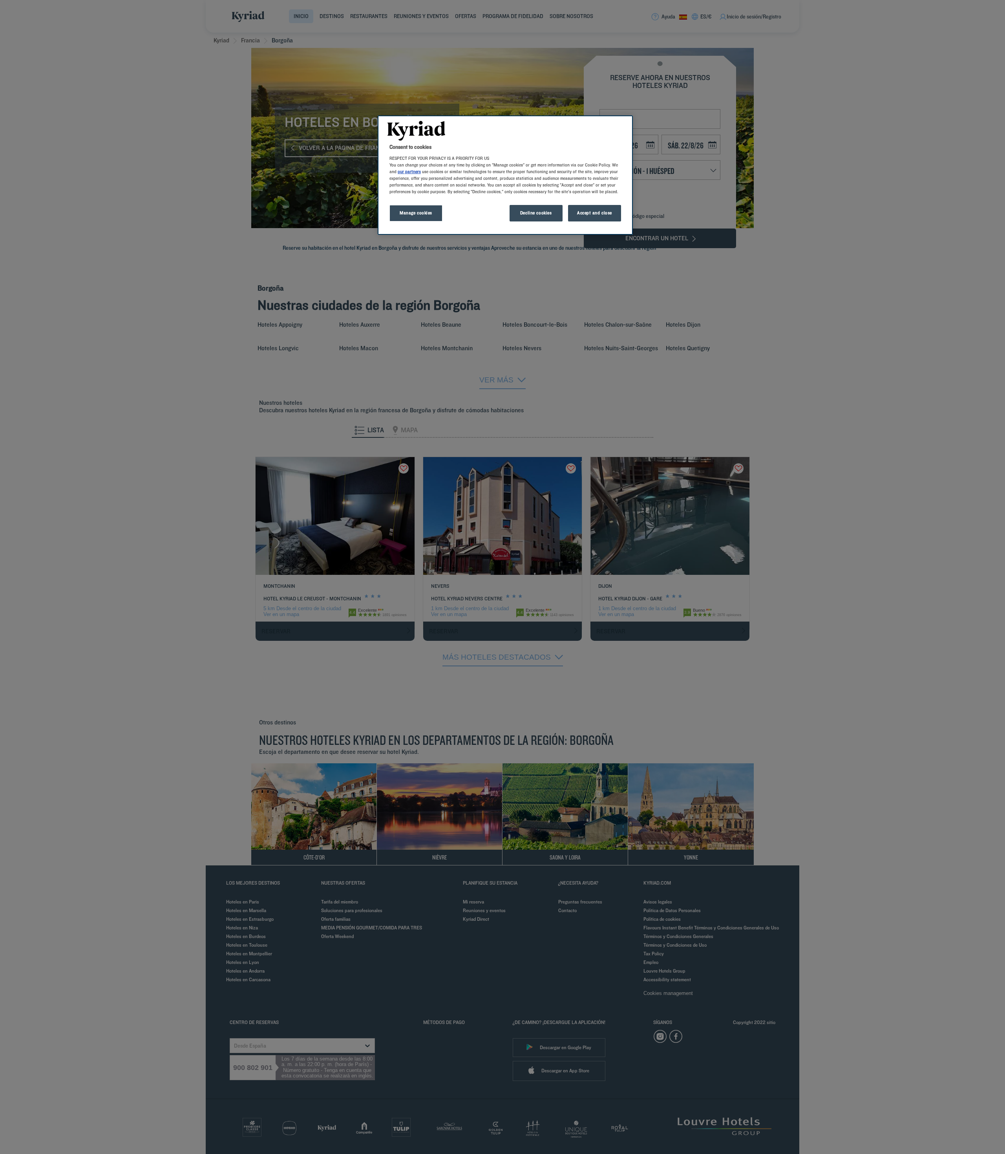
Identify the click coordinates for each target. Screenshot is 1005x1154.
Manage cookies (416, 213)
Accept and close (594, 213)
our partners (409, 171)
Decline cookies (536, 213)
